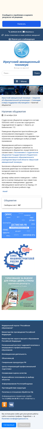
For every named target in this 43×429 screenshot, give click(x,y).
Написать (21, 24)
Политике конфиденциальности (15, 419)
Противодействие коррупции (14, 388)
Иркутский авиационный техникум (21, 63)
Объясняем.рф (8, 358)
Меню (24, 81)
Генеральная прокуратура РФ (14, 362)
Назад (5, 191)
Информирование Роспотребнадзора (17, 384)
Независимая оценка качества (14, 373)
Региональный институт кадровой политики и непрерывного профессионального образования (21, 347)
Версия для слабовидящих (23, 39)
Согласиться (9, 425)
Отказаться (24, 425)
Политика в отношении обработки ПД (17, 392)
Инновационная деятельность (14, 354)
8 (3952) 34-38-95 (12, 398)
